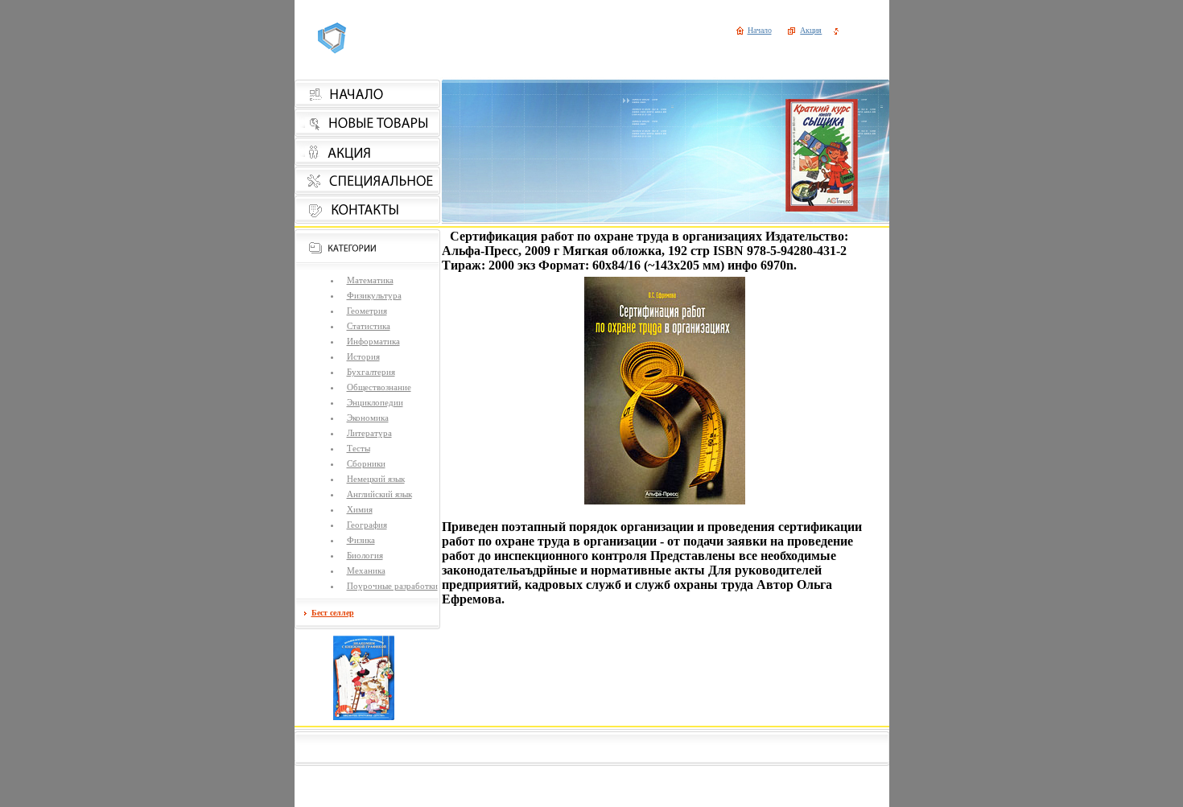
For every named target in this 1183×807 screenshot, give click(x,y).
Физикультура (374, 295)
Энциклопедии (375, 402)
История (363, 356)
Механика (366, 570)
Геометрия (367, 310)
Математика (370, 280)
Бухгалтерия (371, 372)
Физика (361, 540)
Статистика (368, 326)
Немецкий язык (376, 479)
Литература (369, 433)
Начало (760, 30)
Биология (365, 555)
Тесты (358, 448)
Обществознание (379, 387)
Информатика (373, 341)
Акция (811, 30)
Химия (360, 509)
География (367, 524)
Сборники (366, 463)
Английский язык (379, 494)
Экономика (368, 417)
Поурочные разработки (392, 586)
